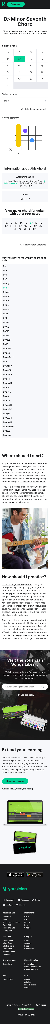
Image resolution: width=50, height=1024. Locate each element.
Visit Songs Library (25, 695)
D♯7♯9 (6, 336)
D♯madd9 (7, 375)
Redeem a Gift (9, 928)
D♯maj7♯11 (8, 357)
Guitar (26, 917)
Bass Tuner (7, 949)
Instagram (10, 900)
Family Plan (7, 931)
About (26, 940)
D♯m (5, 271)
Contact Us (29, 949)
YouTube (9, 905)
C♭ (8, 53)
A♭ (42, 72)
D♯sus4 (6, 292)
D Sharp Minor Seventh (16, 181)
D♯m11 (6, 379)
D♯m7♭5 (7, 392)
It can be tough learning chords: (17, 585)
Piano (26, 919)
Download (7, 917)
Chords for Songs (31, 970)
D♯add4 (7, 435)
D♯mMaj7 (7, 383)
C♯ (30, 52)
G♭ (8, 72)
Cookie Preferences (26, 1009)
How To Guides (30, 985)
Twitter (37, 900)
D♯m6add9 (8, 427)
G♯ (30, 72)
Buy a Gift (7, 925)
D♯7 (5, 279)
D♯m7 (42, 183)
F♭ (19, 66)
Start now (15, 4)
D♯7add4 (7, 418)
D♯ (19, 59)
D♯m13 (6, 401)
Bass (26, 925)
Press (26, 946)
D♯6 (5, 362)
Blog (5, 919)
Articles (27, 982)
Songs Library (30, 964)
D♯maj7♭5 (7, 405)
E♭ (31, 59)
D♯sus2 (6, 296)
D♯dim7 (6, 309)
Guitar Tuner (8, 940)
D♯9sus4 (7, 431)
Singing (27, 928)
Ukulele (27, 922)
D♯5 (5, 275)
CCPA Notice (41, 1005)
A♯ (19, 79)
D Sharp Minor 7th (28, 183)
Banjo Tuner (8, 954)
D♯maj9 (6, 353)
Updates (27, 979)
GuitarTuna (7, 964)
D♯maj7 (6, 283)
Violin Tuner (7, 943)
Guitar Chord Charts (32, 967)
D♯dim (6, 305)
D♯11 (5, 314)
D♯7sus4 (7, 340)
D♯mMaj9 (7, 422)
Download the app (15, 781)
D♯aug (6, 301)
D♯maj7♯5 (7, 409)
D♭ (42, 53)
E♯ (8, 66)
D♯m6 (6, 396)
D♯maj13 (7, 370)
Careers (27, 943)
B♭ (31, 79)
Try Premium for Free (11, 922)
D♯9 (5, 318)
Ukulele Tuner (8, 946)
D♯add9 (7, 349)
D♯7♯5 (6, 331)
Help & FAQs (8, 979)
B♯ (8, 85)
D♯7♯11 (6, 414)
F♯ (42, 66)
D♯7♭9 (6, 327)
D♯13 (5, 344)
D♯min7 (22, 186)
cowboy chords (39, 620)
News (26, 988)
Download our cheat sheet (33, 482)
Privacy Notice (27, 1005)
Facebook (25, 900)
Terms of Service (13, 1005)
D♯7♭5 (6, 323)
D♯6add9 (7, 366)
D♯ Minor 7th (35, 181)
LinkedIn (22, 905)
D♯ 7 (30, 186)
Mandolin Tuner (9, 952)
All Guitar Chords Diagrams (33, 245)
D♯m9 (6, 388)
